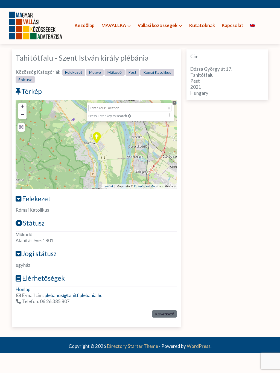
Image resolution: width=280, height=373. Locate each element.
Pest (132, 72)
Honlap (23, 289)
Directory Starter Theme (133, 346)
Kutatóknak (202, 25)
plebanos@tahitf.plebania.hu (74, 295)
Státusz (25, 79)
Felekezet (73, 72)
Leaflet (108, 186)
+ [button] (22, 106)
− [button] (22, 114)
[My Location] (129, 116)
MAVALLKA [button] (113, 25)
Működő (114, 72)
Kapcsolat (232, 25)
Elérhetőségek (43, 278)
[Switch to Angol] (252, 25)
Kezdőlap (85, 25)
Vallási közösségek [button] (157, 25)
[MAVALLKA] (36, 25)
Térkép (31, 91)
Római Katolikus (157, 72)
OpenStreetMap (145, 186)
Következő (164, 314)
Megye (95, 72)
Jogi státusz (39, 253)
